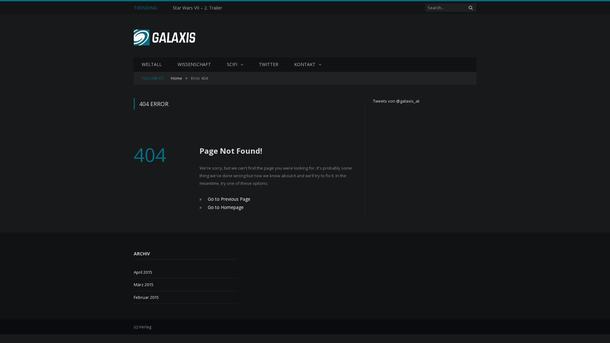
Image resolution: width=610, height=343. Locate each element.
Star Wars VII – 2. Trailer (197, 8)
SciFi (232, 64)
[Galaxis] (167, 36)
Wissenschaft (194, 64)
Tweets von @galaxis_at (396, 101)
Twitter (268, 64)
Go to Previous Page (227, 199)
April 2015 (143, 271)
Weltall (152, 64)
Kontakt (304, 64)
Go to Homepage (224, 206)
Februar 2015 (146, 296)
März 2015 (143, 283)
